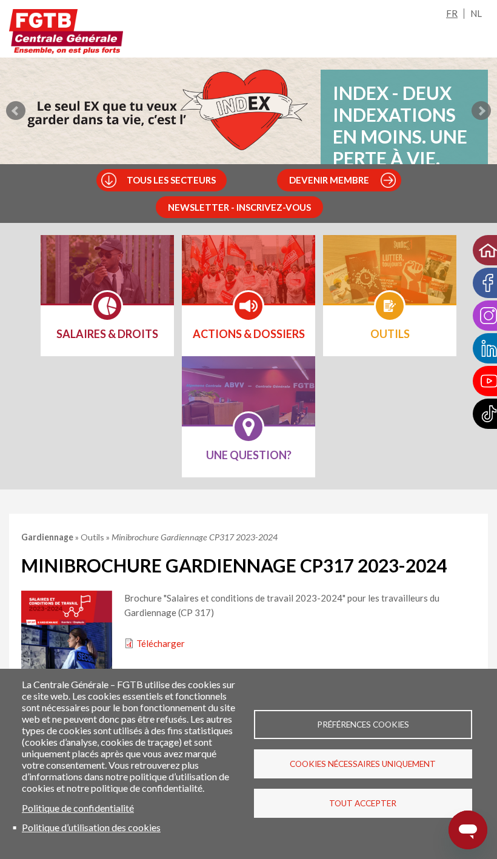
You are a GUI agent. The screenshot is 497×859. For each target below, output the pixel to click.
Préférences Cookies (363, 724)
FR (452, 13)
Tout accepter (362, 803)
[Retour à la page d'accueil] (66, 32)
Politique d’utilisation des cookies (91, 827)
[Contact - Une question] (248, 398)
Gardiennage (48, 537)
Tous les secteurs (171, 179)
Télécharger (160, 643)
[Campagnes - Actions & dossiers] (248, 277)
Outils (93, 537)
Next (481, 111)
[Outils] (389, 277)
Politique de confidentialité (78, 808)
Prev (15, 111)
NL (476, 13)
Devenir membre (329, 179)
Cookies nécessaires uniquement (363, 764)
